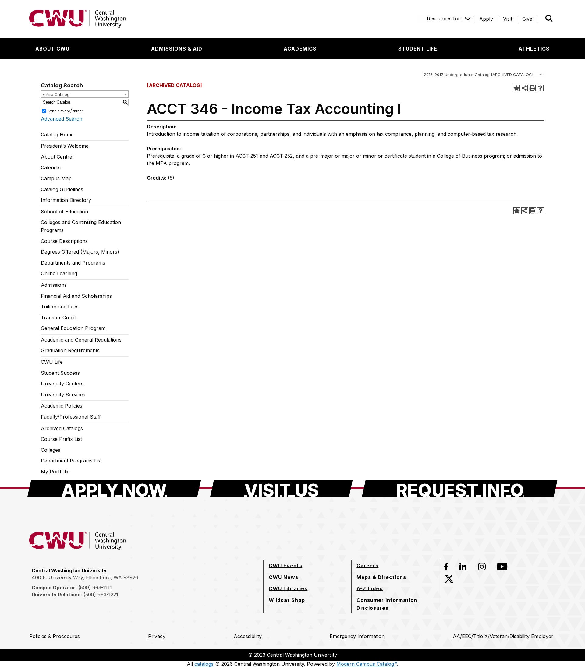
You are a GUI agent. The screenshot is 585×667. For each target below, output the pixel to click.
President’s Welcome (65, 146)
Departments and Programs (73, 263)
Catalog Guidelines (62, 189)
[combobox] (483, 74)
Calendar (51, 167)
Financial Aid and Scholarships (76, 296)
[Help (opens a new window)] (540, 88)
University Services (63, 394)
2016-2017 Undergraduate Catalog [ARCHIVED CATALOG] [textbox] (478, 74)
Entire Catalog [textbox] (56, 94)
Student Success (60, 373)
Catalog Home (57, 135)
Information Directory (66, 200)
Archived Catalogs (62, 428)
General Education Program (73, 328)
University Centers (62, 384)
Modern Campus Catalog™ (366, 664)
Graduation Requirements (70, 350)
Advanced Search (61, 119)
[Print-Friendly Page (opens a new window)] (532, 88)
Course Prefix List (61, 439)
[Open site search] (549, 18)
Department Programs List (71, 461)
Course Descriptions (64, 241)
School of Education (64, 212)
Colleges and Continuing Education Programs (81, 226)
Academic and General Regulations (81, 340)
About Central (57, 157)
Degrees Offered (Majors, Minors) (80, 252)
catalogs (204, 664)
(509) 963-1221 (100, 595)
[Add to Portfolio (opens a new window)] (516, 88)
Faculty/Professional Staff (71, 417)
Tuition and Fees (60, 307)
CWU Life (52, 362)
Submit (540, 19)
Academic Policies (61, 406)
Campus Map (56, 178)
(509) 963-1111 (95, 588)
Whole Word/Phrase (66, 110)
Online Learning (59, 273)
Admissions (54, 285)
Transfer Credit (58, 317)
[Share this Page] (524, 88)
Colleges (50, 450)
